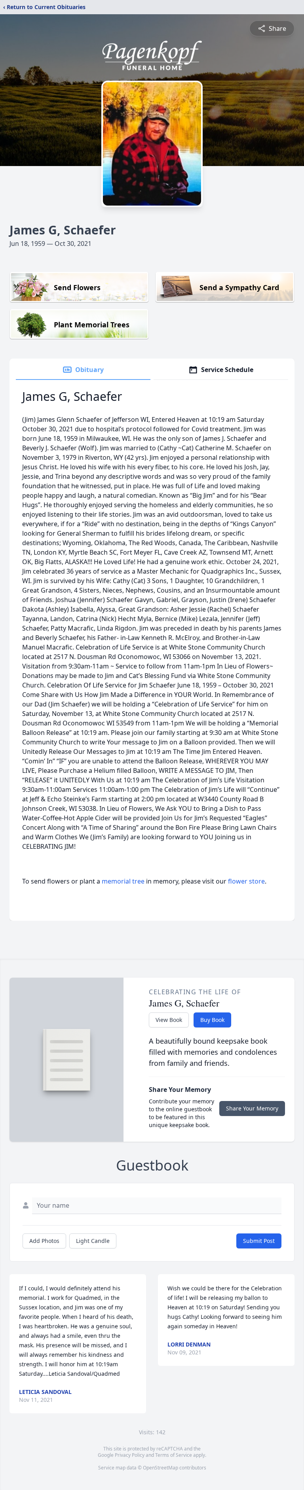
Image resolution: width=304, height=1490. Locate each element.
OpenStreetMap (160, 1467)
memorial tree (123, 881)
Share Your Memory (252, 1108)
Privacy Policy (129, 1455)
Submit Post (259, 1240)
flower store (246, 881)
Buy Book (212, 1020)
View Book (169, 1020)
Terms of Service (173, 1455)
